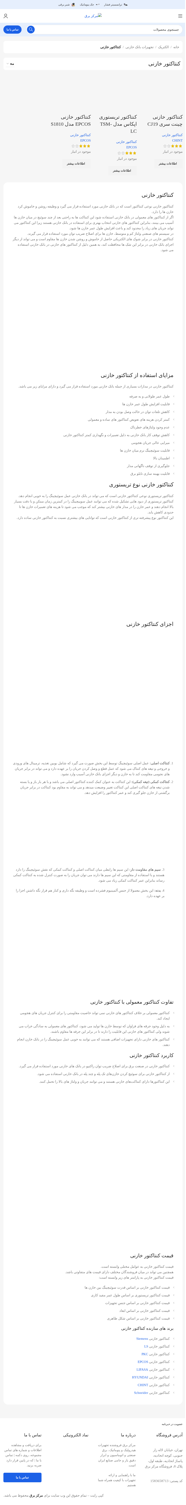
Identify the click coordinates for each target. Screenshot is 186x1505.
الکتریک (163, 47)
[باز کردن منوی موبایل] (180, 15)
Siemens (142, 1338)
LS (146, 1346)
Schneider (141, 1393)
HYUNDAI (140, 1377)
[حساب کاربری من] (5, 15)
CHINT (143, 1385)
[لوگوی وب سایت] (93, 15)
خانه (176, 47)
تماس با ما (12, 29)
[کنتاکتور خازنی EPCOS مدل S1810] (70, 92)
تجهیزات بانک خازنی (139, 47)
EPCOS (143, 1362)
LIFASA (142, 1369)
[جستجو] (31, 29)
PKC (145, 1354)
